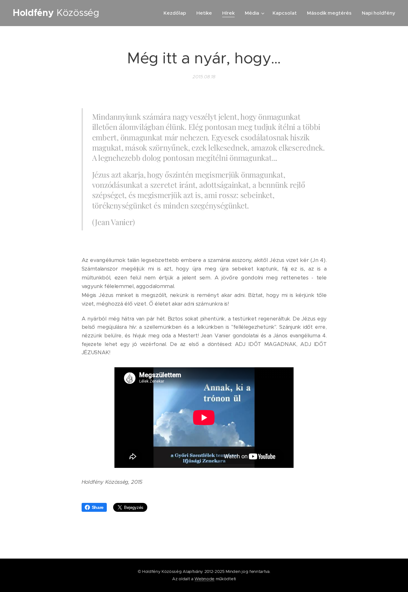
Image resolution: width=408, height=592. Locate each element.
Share (98, 507)
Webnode (204, 578)
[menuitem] (176, 13)
